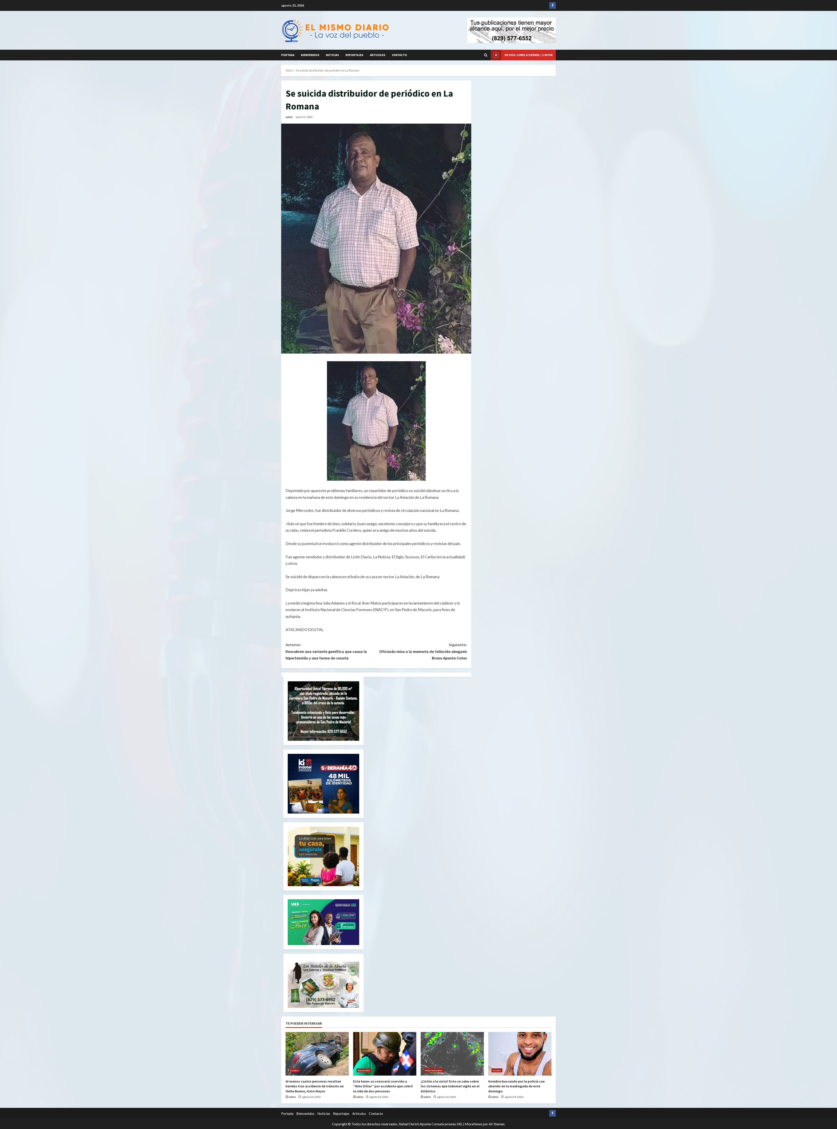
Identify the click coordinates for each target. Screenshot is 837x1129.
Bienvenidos (310, 55)
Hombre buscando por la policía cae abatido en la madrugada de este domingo (516, 1086)
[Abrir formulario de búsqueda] (485, 55)
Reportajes (354, 55)
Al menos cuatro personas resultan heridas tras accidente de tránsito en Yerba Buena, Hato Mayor (315, 1086)
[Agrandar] (353, 967)
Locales (294, 1070)
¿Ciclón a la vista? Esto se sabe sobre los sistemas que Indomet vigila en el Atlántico (450, 1086)
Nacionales (364, 1070)
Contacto (399, 55)
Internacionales (433, 1070)
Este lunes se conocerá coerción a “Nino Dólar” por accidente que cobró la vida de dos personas (383, 1086)
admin (289, 117)
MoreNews (473, 1124)
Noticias (332, 55)
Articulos (377, 55)
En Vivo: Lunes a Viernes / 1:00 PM (529, 55)
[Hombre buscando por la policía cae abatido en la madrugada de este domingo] (519, 1054)
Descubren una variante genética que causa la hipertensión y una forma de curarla (326, 651)
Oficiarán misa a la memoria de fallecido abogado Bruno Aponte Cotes (423, 651)
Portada (287, 55)
